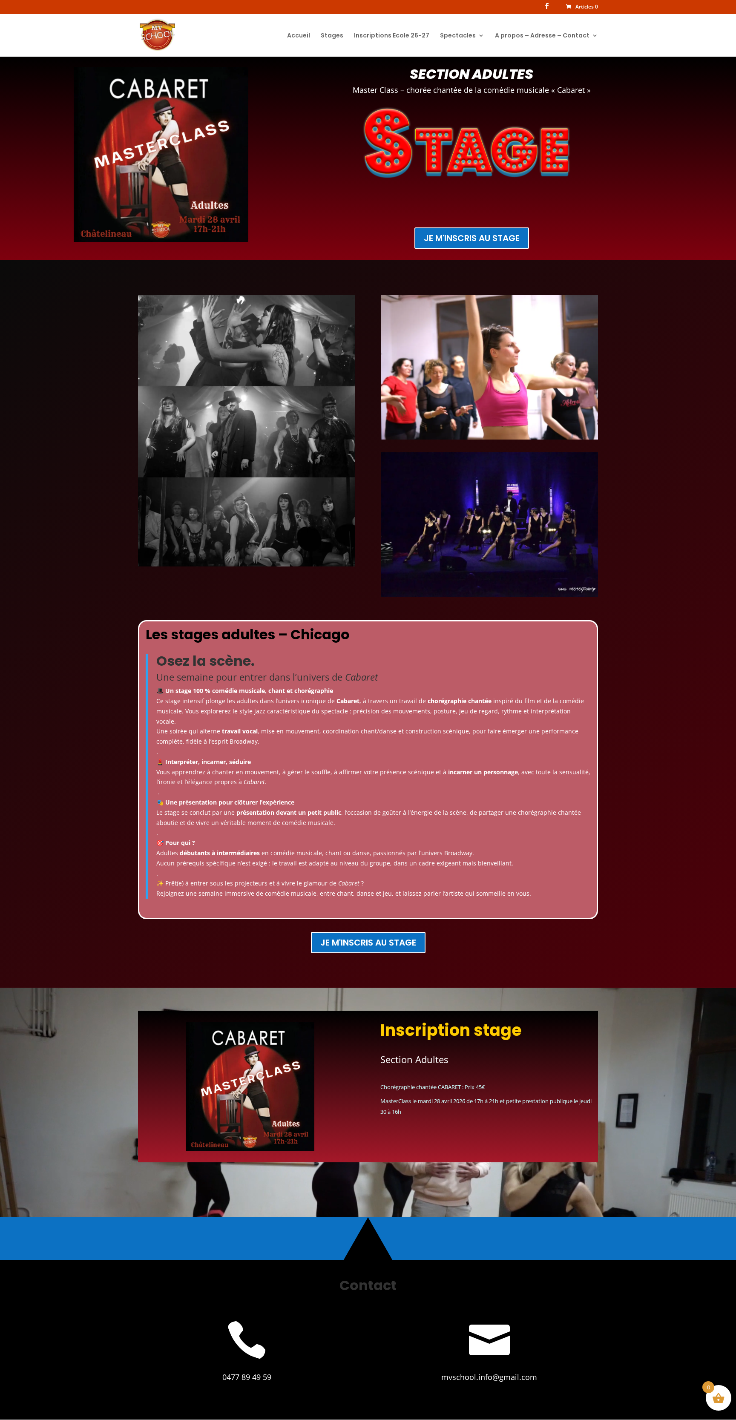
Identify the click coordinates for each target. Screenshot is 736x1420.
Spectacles (458, 36)
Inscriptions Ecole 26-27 (391, 36)
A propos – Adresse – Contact (542, 36)
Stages (332, 36)
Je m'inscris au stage (472, 238)
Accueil (298, 36)
